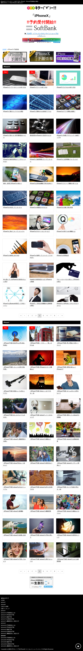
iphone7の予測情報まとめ (8, 613)
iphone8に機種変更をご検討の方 (10, 646)
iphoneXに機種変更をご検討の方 (10, 633)
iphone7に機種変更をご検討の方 (10, 621)
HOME (4, 49)
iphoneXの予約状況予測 (7, 627)
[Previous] (25, 316)
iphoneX (3, 623)
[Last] (62, 316)
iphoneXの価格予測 (6, 629)
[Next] (58, 316)
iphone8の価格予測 (6, 642)
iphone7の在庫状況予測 (7, 619)
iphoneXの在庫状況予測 (7, 631)
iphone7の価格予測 (6, 617)
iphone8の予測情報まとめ (8, 637)
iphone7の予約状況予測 (7, 615)
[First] (21, 316)
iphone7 (3, 602)
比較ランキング (5, 608)
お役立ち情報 (4, 606)
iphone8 (3, 604)
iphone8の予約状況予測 (7, 640)
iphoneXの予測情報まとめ (8, 625)
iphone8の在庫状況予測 (7, 644)
